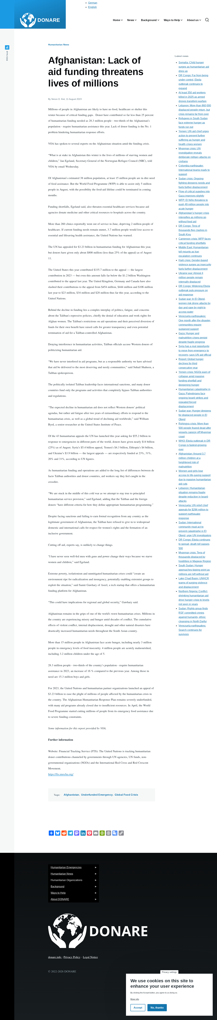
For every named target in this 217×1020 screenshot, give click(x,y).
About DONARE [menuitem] (58, 900)
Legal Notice (90, 957)
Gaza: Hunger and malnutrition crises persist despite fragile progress (193, 337)
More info (134, 999)
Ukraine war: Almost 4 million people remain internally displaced (191, 277)
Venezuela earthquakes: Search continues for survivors (192, 630)
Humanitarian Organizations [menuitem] (65, 881)
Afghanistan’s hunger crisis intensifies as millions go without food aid (194, 217)
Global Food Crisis (126, 794)
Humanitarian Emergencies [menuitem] (64, 868)
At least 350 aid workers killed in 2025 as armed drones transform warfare (193, 97)
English (92, 7)
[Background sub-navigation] (160, 20)
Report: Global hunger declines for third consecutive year (191, 363)
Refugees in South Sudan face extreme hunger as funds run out (193, 122)
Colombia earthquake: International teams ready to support (194, 170)
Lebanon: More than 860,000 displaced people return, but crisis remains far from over (195, 109)
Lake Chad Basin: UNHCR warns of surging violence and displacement (194, 582)
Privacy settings (169, 972)
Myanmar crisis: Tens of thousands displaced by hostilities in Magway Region (195, 557)
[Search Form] (207, 20)
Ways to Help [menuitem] (57, 894)
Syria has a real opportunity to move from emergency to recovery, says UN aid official (195, 350)
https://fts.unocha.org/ (60, 774)
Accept (138, 1007)
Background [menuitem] (56, 887)
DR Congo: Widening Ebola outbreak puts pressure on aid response (194, 290)
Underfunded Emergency (97, 794)
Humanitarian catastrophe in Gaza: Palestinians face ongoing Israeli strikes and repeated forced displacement (194, 398)
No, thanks (157, 1007)
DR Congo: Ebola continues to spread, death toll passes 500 (194, 544)
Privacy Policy (72, 957)
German (92, 2)
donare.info (55, 957)
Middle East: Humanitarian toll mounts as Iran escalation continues (193, 251)
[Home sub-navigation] (123, 20)
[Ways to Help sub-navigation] (183, 20)
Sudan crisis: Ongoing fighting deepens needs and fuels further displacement (194, 183)
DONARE (48, 20)
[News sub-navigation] (137, 20)
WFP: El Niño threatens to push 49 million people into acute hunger (194, 204)
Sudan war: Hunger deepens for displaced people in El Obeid (195, 415)
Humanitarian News (58, 44)
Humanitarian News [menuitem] (60, 874)
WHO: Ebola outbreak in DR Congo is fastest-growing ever (194, 445)
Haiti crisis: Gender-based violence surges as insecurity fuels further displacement (195, 264)
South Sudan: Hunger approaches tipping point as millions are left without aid (194, 569)
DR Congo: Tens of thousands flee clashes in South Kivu (193, 230)
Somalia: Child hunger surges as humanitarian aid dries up (194, 66)
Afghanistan (71, 794)
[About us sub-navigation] (202, 20)
